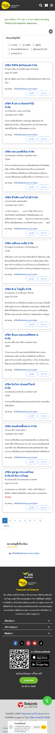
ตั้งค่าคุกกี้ (36, 727)
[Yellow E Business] (15, 643)
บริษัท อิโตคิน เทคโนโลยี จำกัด (21, 197)
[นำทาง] (44, 93)
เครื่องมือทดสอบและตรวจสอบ (25, 88)
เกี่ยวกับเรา (10, 620)
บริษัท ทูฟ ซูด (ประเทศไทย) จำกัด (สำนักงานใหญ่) (19, 473)
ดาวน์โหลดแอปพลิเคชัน (40, 651)
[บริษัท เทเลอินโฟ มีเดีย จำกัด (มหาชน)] (27, 705)
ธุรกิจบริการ (16, 53)
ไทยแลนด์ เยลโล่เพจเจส (27, 589)
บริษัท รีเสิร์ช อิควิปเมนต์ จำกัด (21, 65)
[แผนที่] (31, 93)
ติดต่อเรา (9, 633)
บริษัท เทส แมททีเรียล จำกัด (19, 151)
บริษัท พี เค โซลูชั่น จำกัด (18, 289)
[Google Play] (42, 664)
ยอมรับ (44, 727)
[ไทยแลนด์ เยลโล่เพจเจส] (22, 643)
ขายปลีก (27, 44)
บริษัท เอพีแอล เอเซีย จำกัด (19, 243)
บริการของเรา (11, 626)
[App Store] (42, 657)
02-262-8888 (28, 680)
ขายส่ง (14, 44)
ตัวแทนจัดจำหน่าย (19, 49)
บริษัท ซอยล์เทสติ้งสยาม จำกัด (21, 426)
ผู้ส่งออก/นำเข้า (40, 49)
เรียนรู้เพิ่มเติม (22, 731)
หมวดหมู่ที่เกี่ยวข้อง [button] (17, 544)
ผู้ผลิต (38, 44)
